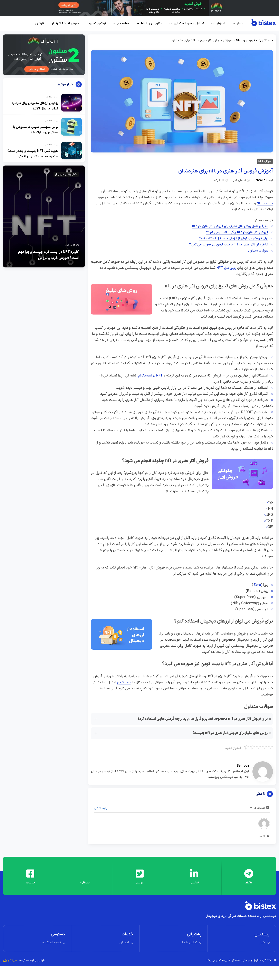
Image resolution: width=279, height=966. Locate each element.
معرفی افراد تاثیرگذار (65, 23)
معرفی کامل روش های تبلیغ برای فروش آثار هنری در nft (230, 226)
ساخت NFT (265, 203)
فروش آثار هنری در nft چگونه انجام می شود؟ (237, 232)
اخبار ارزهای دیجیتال (66, 174)
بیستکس (266, 40)
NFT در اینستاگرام (150, 375)
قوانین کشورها (96, 23)
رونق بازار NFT (226, 268)
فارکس (40, 23)
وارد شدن (101, 808)
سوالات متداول (258, 250)
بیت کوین (124, 682)
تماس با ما (189, 942)
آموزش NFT (264, 161)
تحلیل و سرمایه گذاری (189, 23)
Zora (257, 585)
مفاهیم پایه (121, 23)
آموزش (220, 23)
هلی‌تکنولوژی (10, 960)
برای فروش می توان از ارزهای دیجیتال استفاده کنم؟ (233, 238)
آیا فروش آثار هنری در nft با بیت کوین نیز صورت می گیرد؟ (228, 244)
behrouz (259, 180)
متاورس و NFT (151, 23)
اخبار (240, 23)
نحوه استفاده (51, 942)
